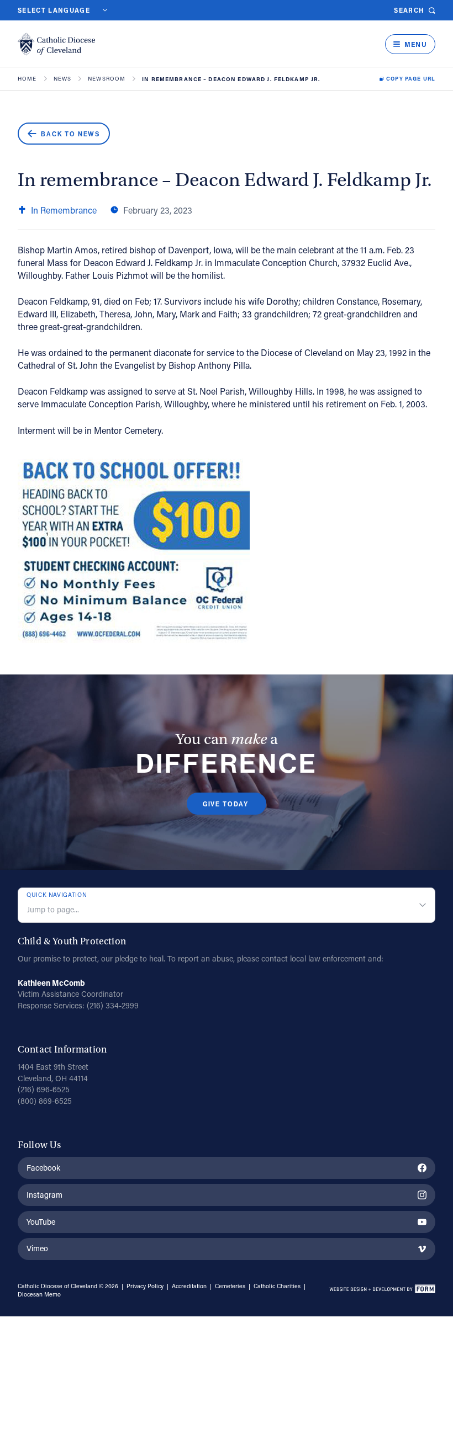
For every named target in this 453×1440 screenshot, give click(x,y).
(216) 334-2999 (113, 1005)
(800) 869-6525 (45, 1101)
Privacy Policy (145, 1286)
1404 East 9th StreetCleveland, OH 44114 (53, 1072)
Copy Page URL (410, 79)
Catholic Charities (277, 1286)
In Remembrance (64, 210)
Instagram (44, 1194)
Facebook (43, 1167)
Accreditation (189, 1286)
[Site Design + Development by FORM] (382, 1290)
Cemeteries (230, 1286)
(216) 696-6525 (44, 1089)
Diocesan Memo (39, 1294)
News (63, 79)
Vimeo (37, 1248)
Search (409, 10)
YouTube (41, 1221)
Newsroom (106, 79)
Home (27, 79)
